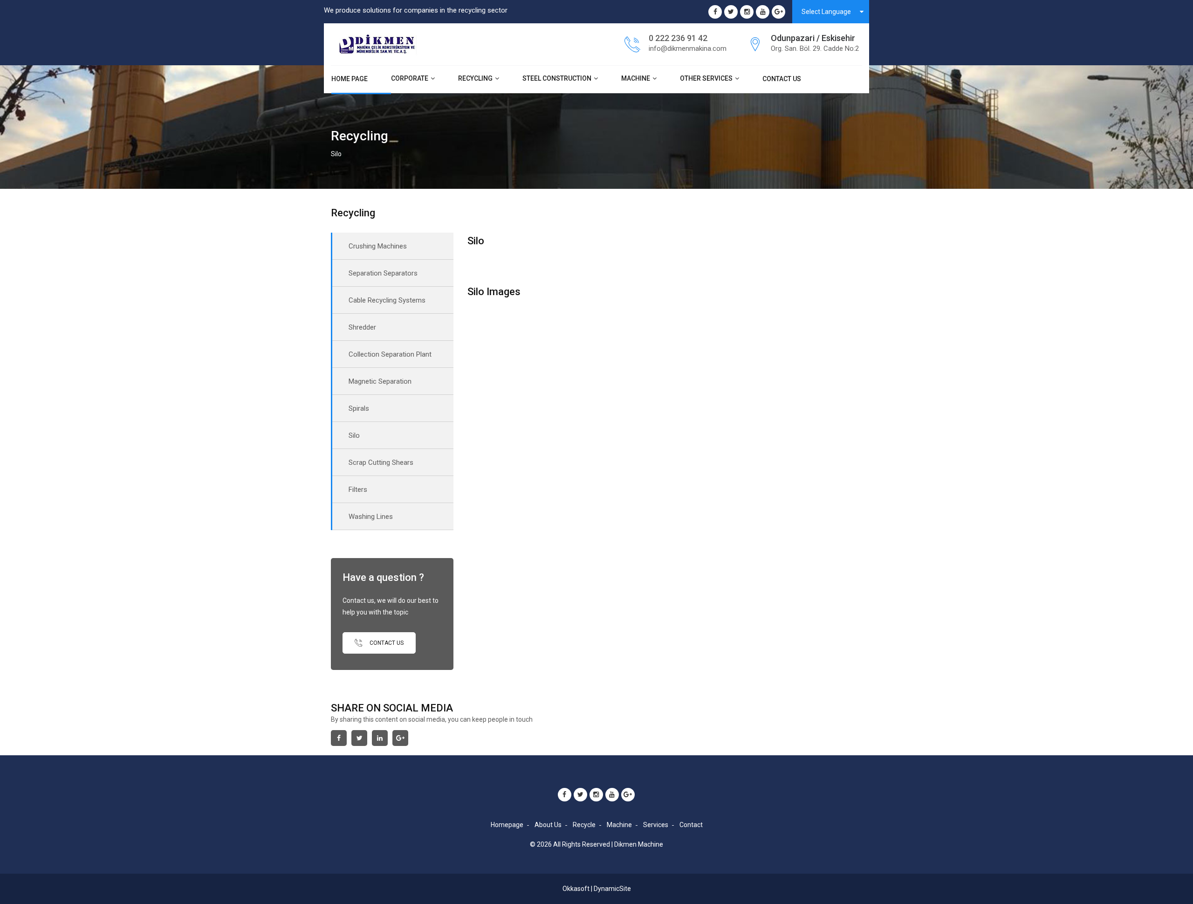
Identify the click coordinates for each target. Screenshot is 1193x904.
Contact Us (781, 79)
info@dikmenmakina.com (688, 48)
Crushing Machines (378, 246)
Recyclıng (475, 78)
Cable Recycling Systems (387, 300)
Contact (691, 824)
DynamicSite (612, 888)
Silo (354, 435)
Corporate (409, 78)
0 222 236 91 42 (678, 38)
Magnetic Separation (380, 381)
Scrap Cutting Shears (381, 462)
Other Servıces (706, 78)
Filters (358, 489)
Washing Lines (371, 516)
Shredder (362, 327)
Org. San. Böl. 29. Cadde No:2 (815, 48)
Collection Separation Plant (390, 354)
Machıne (635, 78)
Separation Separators (383, 273)
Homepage (507, 824)
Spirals (359, 408)
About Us (548, 824)
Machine (619, 824)
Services (655, 824)
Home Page (349, 79)
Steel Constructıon (556, 78)
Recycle (584, 824)
